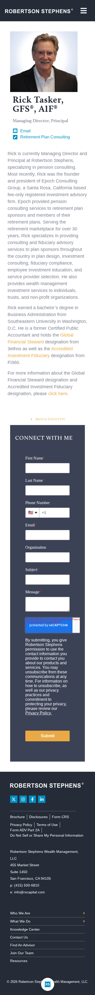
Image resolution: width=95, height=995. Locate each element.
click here (57, 393)
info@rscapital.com (29, 892)
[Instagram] (23, 799)
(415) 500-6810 (26, 885)
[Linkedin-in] (41, 799)
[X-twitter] (13, 799)
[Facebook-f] (32, 799)
